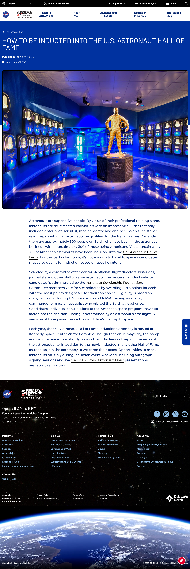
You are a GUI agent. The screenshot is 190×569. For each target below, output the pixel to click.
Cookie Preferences (11, 501)
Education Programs (140, 14)
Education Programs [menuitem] (109, 457)
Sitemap (103, 498)
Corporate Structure (11, 498)
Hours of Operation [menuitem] (12, 440)
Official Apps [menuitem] (9, 457)
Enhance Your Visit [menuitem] (61, 449)
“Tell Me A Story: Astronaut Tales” (97, 360)
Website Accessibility (109, 495)
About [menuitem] (140, 440)
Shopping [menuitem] (103, 453)
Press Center (78, 498)
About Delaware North (47, 498)
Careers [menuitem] (141, 466)
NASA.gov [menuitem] (142, 457)
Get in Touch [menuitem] (9, 479)
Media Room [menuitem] (143, 449)
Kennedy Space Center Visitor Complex (25, 413)
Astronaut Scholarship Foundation (114, 283)
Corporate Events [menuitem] (60, 457)
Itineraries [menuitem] (56, 466)
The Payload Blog (174, 14)
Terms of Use (78, 495)
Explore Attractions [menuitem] (108, 444)
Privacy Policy (43, 495)
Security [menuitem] (6, 449)
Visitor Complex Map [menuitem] (109, 440)
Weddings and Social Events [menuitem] (66, 461)
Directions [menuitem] (7, 444)
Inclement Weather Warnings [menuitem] (18, 466)
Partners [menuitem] (141, 453)
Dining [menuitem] (101, 449)
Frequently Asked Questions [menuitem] (152, 444)
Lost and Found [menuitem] (10, 461)
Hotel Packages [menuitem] (59, 453)
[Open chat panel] (186, 332)
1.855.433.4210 (13, 421)
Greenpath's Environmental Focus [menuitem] (155, 461)
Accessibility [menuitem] (8, 453)
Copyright (6, 495)
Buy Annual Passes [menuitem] (61, 444)
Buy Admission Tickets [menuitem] (63, 440)
